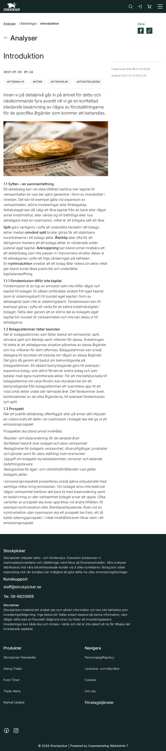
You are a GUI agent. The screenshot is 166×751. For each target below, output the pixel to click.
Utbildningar (28, 23)
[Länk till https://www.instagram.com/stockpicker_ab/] (16, 730)
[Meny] (160, 6)
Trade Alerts (12, 691)
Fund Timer (11, 680)
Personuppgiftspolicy (99, 657)
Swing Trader (12, 668)
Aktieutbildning (88, 81)
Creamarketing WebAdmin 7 (108, 746)
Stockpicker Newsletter (19, 657)
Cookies (90, 680)
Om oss (90, 691)
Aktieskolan (59, 81)
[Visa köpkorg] (149, 6)
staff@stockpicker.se (22, 587)
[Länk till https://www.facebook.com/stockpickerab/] (6, 730)
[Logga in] (140, 6)
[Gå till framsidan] (11, 6)
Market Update (13, 702)
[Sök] (130, 6)
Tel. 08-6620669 (18, 596)
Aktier (37, 81)
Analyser (9, 23)
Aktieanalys (15, 81)
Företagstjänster (99, 702)
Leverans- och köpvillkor (102, 668)
